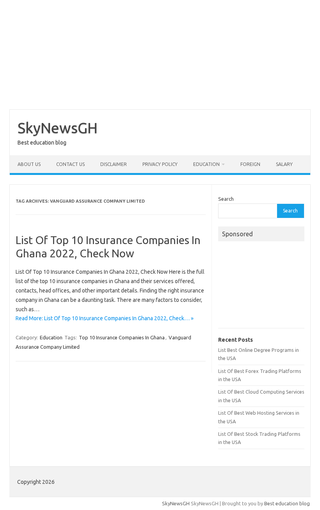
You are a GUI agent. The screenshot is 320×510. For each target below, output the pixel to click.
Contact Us (70, 164)
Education (206, 164)
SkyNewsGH (58, 127)
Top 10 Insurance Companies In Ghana (122, 337)
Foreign (250, 164)
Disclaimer (113, 164)
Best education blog (287, 503)
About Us (29, 164)
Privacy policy (160, 164)
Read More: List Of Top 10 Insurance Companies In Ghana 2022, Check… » (105, 318)
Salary (284, 164)
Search (226, 199)
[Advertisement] (160, 54)
